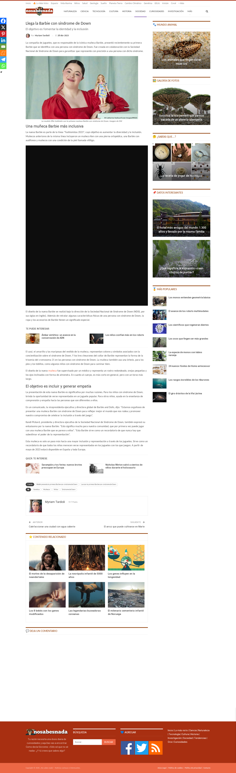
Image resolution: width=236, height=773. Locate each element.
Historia (126, 11)
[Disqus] (87, 678)
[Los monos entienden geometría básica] (159, 301)
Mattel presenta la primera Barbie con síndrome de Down (56, 484)
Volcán (165, 3)
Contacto (206, 768)
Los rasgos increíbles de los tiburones (189, 380)
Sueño (104, 3)
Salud (84, 3)
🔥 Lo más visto (40, 3)
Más (182, 3)
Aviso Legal (162, 768)
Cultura (113, 11)
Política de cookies (175, 768)
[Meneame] (3, 53)
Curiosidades (156, 11)
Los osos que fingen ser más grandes (188, 338)
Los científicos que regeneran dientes (189, 325)
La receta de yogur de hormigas (181, 175)
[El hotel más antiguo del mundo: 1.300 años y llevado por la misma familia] (181, 218)
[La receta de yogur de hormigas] (181, 162)
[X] (3, 27)
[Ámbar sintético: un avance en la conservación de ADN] (32, 339)
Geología (94, 3)
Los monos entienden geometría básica (189, 297)
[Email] (3, 46)
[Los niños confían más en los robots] (96, 339)
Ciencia (85, 11)
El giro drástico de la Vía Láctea (185, 393)
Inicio (28, 3)
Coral (173, 3)
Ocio (170, 742)
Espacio (54, 3)
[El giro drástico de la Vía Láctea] (159, 397)
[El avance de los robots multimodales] (159, 315)
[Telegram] (3, 59)
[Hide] (1, 72)
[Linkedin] (3, 40)
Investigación (176, 11)
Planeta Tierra (115, 3)
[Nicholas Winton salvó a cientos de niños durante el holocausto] (96, 468)
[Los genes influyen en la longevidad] (126, 557)
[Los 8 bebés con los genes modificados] (47, 595)
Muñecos (46, 489)
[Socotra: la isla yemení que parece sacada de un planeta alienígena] (181, 106)
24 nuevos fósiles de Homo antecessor (189, 366)
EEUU (157, 3)
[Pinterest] (3, 34)
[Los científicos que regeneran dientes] (159, 328)
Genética (148, 3)
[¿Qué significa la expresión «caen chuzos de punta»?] (181, 259)
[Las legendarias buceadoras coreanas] (87, 595)
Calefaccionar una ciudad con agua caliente (52, 526)
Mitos (77, 3)
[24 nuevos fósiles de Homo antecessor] (159, 370)
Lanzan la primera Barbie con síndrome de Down (98, 484)
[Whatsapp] (3, 66)
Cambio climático (133, 3)
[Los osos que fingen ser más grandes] (159, 342)
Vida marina (66, 3)
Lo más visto (181, 730)
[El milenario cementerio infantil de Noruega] (126, 595)
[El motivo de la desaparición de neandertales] (47, 557)
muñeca (52, 371)
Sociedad (140, 11)
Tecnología (98, 11)
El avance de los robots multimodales (189, 311)
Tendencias (200, 738)
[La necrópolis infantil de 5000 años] (87, 557)
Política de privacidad (193, 768)
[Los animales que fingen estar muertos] (181, 50)
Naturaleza (70, 11)
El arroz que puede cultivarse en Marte (124, 526)
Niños (56, 489)
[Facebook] (3, 21)
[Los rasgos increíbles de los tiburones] (159, 383)
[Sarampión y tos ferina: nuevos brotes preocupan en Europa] (32, 468)
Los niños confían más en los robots (124, 335)
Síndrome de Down (68, 489)
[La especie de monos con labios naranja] (159, 356)
